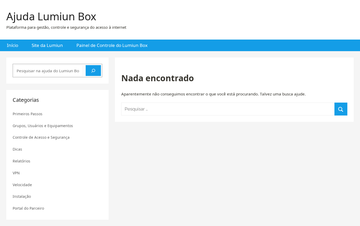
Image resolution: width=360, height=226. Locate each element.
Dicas (17, 149)
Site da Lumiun (47, 45)
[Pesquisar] (93, 70)
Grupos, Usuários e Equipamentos (43, 125)
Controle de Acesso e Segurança (41, 137)
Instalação (22, 196)
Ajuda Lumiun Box (51, 16)
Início (12, 45)
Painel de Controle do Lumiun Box (112, 45)
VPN (16, 172)
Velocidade (22, 184)
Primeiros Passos (27, 113)
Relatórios (21, 161)
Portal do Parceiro (28, 208)
